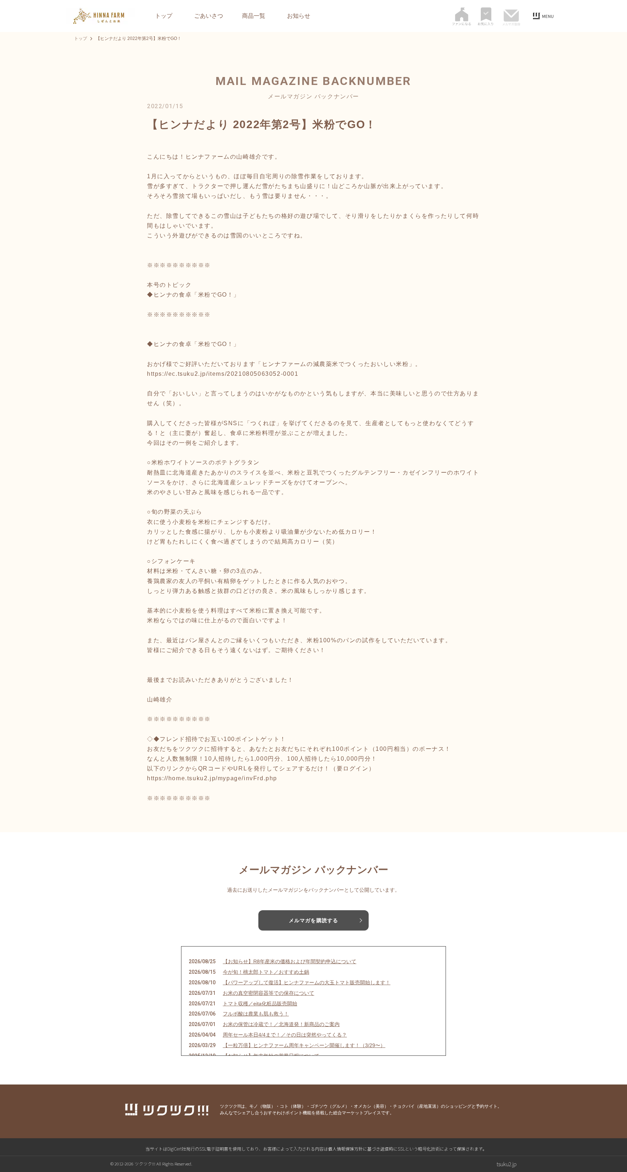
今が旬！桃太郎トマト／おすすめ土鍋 (266, 972)
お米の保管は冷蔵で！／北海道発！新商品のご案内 (281, 1024)
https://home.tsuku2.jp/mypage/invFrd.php (212, 778)
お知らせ (298, 16)
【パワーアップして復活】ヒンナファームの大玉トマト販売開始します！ (306, 982)
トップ (163, 16)
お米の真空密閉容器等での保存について (268, 993)
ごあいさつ (208, 16)
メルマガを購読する (313, 920)
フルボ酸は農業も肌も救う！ (256, 1014)
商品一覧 (253, 16)
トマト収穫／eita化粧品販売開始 (260, 1003)
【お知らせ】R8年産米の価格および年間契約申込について (289, 961)
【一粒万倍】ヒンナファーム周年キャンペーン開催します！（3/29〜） (304, 1045)
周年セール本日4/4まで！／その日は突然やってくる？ (285, 1035)
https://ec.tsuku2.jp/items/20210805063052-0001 (223, 374)
